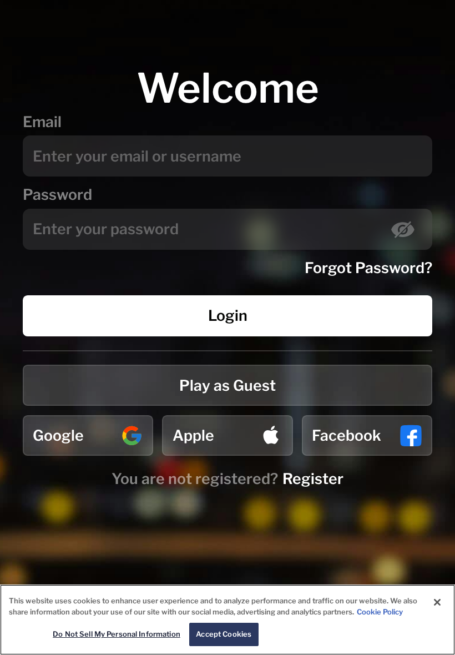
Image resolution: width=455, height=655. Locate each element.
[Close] (437, 602)
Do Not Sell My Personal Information (116, 633)
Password (57, 194)
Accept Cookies (223, 633)
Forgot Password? (368, 268)
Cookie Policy (380, 611)
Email (42, 122)
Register (312, 479)
